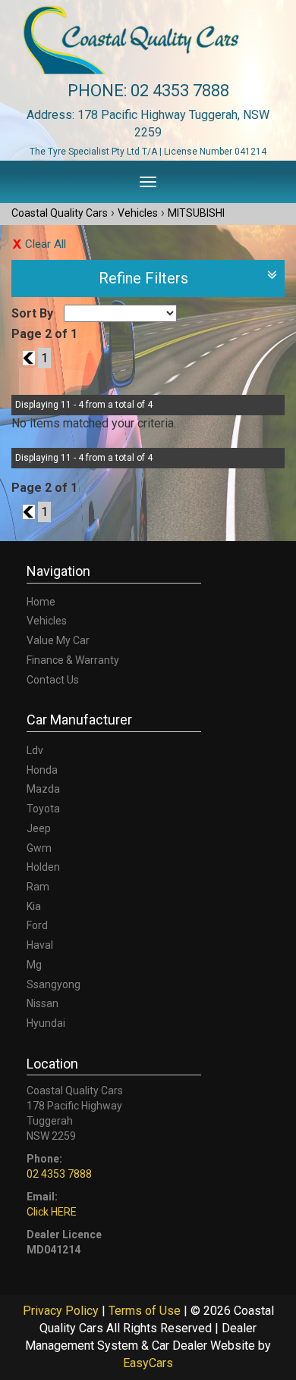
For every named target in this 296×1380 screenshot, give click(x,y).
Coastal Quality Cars (59, 213)
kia (34, 906)
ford (37, 925)
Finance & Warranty (73, 660)
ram (38, 887)
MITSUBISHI (196, 213)
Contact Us (53, 680)
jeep (39, 828)
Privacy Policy (62, 1310)
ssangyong (53, 984)
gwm (39, 848)
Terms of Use (146, 1310)
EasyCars (148, 1363)
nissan (42, 1003)
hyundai (46, 1023)
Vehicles (138, 213)
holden (43, 867)
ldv (35, 750)
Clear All (45, 244)
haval (40, 945)
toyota (43, 809)
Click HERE (52, 1212)
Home (41, 602)
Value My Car (58, 640)
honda (42, 770)
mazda (43, 789)
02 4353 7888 (180, 90)
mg (34, 965)
